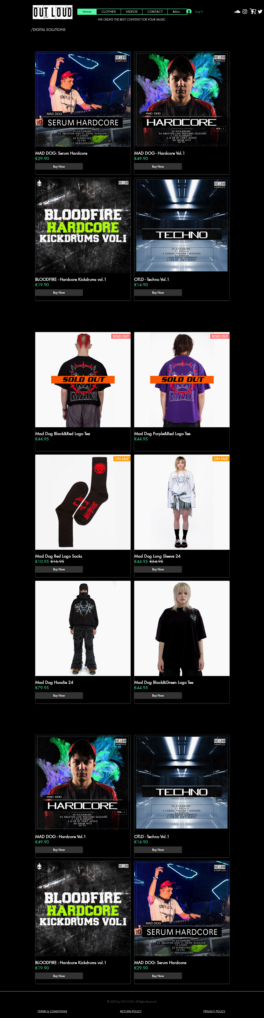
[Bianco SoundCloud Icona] (237, 11)
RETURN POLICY (131, 1011)
